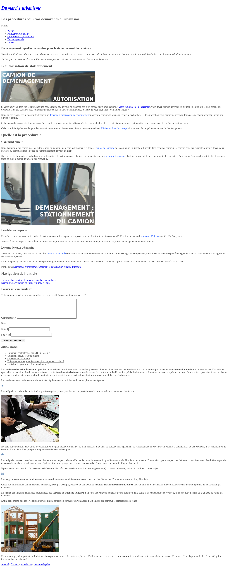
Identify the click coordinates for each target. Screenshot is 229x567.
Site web (5, 334)
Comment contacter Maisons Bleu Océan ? (28, 353)
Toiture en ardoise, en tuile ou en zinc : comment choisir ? (35, 361)
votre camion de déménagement (134, 107)
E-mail (4, 329)
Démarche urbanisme (21, 8)
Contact (11, 42)
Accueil (11, 31)
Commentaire (8, 317)
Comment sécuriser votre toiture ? (24, 355)
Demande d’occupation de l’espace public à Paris (25, 283)
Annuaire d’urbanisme (18, 33)
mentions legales (42, 564)
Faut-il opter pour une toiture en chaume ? (28, 364)
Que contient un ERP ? (18, 358)
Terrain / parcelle (15, 39)
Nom (3, 323)
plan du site (26, 564)
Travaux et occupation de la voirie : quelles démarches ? (28, 280)
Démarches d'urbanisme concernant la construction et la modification (47, 267)
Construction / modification (20, 36)
